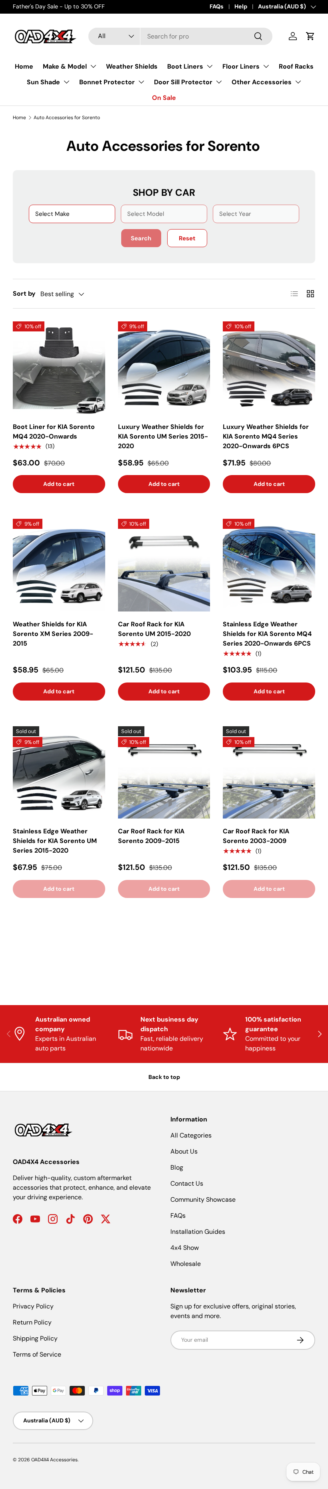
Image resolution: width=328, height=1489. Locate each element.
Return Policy (32, 1322)
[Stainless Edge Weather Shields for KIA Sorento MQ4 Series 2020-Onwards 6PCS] (269, 565)
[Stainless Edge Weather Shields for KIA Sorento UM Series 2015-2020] (59, 772)
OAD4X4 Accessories (54, 1459)
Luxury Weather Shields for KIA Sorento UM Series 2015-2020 (163, 436)
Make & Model (65, 66)
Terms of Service (37, 1354)
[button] (310, 36)
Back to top (164, 1077)
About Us (184, 1151)
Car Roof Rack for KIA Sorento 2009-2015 (151, 836)
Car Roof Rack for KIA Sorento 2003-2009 (256, 836)
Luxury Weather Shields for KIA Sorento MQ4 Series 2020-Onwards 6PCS (266, 436)
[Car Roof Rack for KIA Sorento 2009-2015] (164, 772)
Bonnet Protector (107, 82)
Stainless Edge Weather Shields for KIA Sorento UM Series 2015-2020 (55, 841)
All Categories (191, 1135)
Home (24, 66)
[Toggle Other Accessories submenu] (298, 82)
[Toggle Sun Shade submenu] (66, 82)
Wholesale (185, 1263)
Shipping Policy (35, 1338)
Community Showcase (203, 1199)
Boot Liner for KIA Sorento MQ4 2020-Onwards (54, 432)
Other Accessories (262, 82)
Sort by (24, 293)
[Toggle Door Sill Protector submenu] (219, 82)
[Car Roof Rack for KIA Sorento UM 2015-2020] (164, 565)
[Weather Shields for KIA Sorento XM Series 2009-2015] (59, 565)
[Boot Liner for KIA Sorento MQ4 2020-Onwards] (59, 367)
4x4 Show (184, 1247)
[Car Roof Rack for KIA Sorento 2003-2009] (269, 772)
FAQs (217, 6)
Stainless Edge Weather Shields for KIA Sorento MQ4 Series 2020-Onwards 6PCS (267, 634)
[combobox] (180, 36)
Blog (176, 1167)
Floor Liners (241, 66)
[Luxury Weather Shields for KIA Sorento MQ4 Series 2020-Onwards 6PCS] (269, 367)
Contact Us (186, 1183)
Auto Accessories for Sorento (67, 117)
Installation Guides (197, 1231)
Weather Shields (132, 66)
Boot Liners (185, 66)
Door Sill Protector (183, 82)
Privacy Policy (33, 1306)
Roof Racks (296, 66)
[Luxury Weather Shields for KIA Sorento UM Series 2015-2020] (164, 367)
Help (240, 6)
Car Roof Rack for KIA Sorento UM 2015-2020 (154, 629)
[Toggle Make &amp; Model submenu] (93, 66)
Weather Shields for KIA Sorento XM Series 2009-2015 (53, 634)
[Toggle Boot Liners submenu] (209, 66)
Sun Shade (43, 82)
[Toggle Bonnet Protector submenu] (141, 82)
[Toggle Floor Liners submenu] (266, 66)
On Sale (164, 97)
